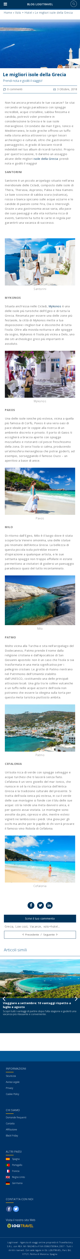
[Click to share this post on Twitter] (40, 905)
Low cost (22, 926)
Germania (17, 1183)
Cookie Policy (12, 1094)
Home (8, 12)
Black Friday (12, 1135)
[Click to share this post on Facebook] (31, 905)
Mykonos (55, 306)
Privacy (9, 1088)
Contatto (10, 1123)
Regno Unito (18, 1177)
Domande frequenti (16, 1117)
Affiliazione (11, 1129)
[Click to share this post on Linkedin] (49, 905)
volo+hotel (50, 926)
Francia (15, 1171)
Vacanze (35, 926)
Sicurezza (11, 1076)
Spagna (16, 1159)
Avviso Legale (13, 1082)
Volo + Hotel (23, 12)
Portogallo (17, 1165)
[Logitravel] (20, 1225)
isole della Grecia (46, 159)
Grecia (9, 926)
